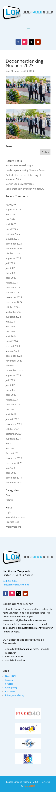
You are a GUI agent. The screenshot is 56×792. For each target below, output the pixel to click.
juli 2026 (10, 214)
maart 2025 (12, 282)
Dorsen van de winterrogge (20, 183)
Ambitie (9, 679)
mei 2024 (11, 331)
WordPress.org (13, 526)
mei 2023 (11, 389)
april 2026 (11, 224)
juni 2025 (11, 268)
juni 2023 (11, 385)
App (8, 494)
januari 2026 (12, 238)
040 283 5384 (10, 580)
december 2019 (14, 477)
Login (8, 512)
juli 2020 (10, 467)
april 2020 (11, 472)
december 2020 (14, 458)
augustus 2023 (13, 375)
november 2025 (14, 248)
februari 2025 (13, 287)
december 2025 (14, 243)
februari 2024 (13, 346)
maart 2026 (12, 229)
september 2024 (14, 311)
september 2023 (14, 370)
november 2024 (14, 302)
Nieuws (9, 499)
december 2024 (14, 297)
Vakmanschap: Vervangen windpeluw (25, 188)
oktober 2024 (13, 307)
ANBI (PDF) (11, 687)
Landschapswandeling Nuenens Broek (25, 170)
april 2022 (11, 414)
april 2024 (11, 336)
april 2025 (11, 277)
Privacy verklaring (14, 695)
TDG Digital (29, 785)
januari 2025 (12, 292)
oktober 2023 (13, 365)
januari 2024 (12, 350)
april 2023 (11, 394)
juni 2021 (11, 448)
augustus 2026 (13, 209)
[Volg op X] (31, 42)
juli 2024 (10, 321)
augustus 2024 (13, 316)
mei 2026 (11, 219)
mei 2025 (11, 272)
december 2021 (14, 424)
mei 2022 (11, 409)
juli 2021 (10, 443)
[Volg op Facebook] (18, 42)
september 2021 (14, 433)
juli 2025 (10, 263)
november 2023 (14, 360)
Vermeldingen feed (15, 516)
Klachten (10, 691)
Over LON (10, 676)
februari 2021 (13, 453)
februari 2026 (13, 233)
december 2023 (14, 355)
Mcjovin (15, 71)
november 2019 (14, 482)
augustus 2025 (13, 258)
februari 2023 (13, 404)
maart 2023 (12, 399)
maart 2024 (12, 341)
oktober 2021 (13, 428)
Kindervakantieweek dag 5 (19, 165)
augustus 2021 (13, 438)
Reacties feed (12, 521)
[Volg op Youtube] (38, 42)
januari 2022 (12, 419)
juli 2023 (10, 380)
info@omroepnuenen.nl (16, 584)
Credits (9, 683)
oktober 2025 (13, 253)
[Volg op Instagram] (24, 42)
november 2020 (14, 463)
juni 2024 (11, 326)
